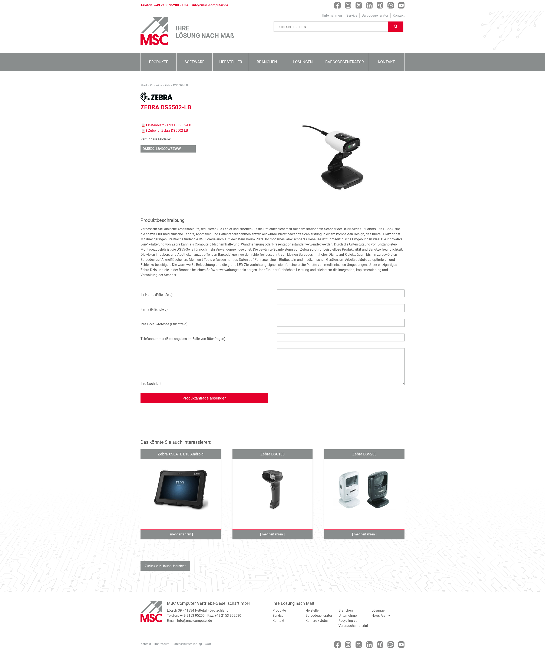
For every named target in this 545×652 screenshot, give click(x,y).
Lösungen (303, 62)
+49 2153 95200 (166, 5)
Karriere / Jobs (316, 621)
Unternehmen (332, 15)
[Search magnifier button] (395, 26)
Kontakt (398, 15)
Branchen (267, 62)
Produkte (158, 62)
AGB (208, 644)
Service (351, 15)
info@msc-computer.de (210, 5)
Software (194, 62)
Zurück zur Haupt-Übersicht (165, 566)
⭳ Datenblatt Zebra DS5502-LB (168, 125)
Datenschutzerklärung (187, 644)
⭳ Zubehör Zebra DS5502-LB (167, 130)
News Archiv (380, 615)
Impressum (161, 644)
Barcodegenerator (375, 15)
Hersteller (230, 62)
